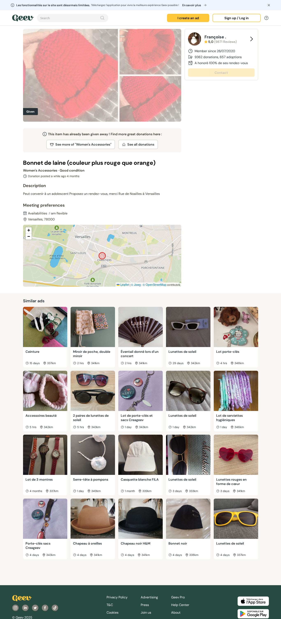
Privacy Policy (117, 597)
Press (145, 605)
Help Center (180, 605)
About (175, 612)
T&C (110, 605)
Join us (146, 612)
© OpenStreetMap (154, 284)
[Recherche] (102, 18)
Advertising (149, 597)
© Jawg (136, 284)
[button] (29, 230)
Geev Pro (178, 597)
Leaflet (124, 284)
